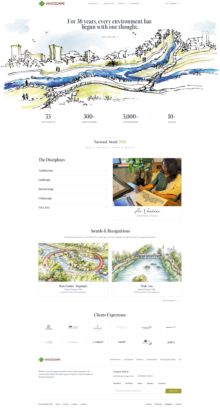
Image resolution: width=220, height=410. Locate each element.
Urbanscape (152, 359)
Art (180, 359)
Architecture (115, 359)
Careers (150, 383)
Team (139, 383)
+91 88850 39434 (145, 376)
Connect (161, 383)
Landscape (128, 359)
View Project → (73, 262)
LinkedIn (178, 404)
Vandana (117, 383)
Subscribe (173, 391)
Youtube (149, 404)
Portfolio (109, 3)
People (121, 3)
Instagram (168, 404)
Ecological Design (168, 359)
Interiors (139, 359)
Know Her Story (147, 182)
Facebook (158, 404)
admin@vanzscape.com (123, 376)
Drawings (134, 3)
